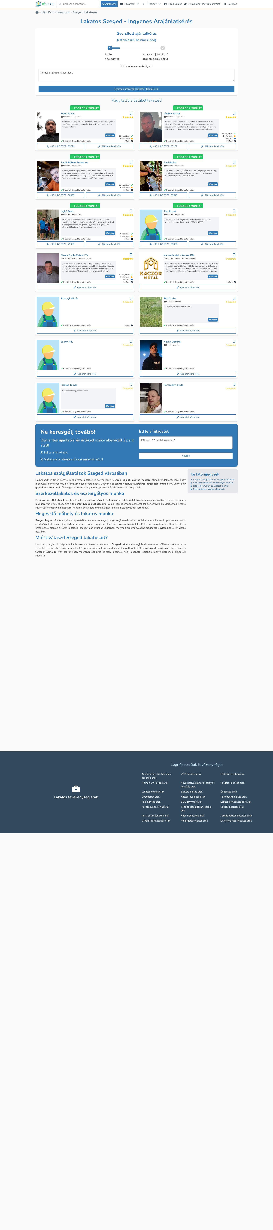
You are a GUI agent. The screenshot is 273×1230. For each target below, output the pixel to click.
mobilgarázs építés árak (194, 820)
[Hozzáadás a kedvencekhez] (131, 113)
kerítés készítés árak (232, 807)
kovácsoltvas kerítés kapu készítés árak (156, 776)
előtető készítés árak (232, 774)
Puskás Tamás (69, 385)
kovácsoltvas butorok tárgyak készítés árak (197, 784)
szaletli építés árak (192, 791)
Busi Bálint (170, 162)
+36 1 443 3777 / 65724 (62, 146)
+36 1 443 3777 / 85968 (165, 244)
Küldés (186, 456)
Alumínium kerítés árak (155, 783)
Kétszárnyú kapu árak (193, 796)
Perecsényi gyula (173, 385)
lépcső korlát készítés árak (235, 802)
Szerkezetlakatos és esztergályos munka (213, 482)
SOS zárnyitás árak (191, 802)
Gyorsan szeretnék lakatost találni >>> (136, 89)
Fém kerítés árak (151, 802)
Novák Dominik (172, 341)
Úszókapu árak (228, 791)
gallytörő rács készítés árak (236, 820)
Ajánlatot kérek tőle (111, 146)
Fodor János (68, 113)
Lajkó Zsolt (67, 211)
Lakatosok (63, 12)
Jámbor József (172, 113)
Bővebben (110, 135)
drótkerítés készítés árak (156, 820)
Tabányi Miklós (69, 298)
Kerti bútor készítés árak (155, 815)
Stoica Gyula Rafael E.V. (75, 255)
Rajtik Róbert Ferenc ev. (74, 162)
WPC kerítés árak (191, 774)
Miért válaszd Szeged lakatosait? (209, 489)
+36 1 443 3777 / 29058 (62, 244)
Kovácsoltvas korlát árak (155, 807)
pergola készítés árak (232, 783)
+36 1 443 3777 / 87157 (165, 146)
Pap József (170, 211)
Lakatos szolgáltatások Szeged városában (213, 479)
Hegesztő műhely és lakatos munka (210, 485)
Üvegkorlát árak (151, 796)
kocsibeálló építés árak (233, 796)
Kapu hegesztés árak (192, 815)
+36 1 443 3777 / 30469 (62, 195)
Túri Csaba (170, 298)
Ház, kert (48, 12)
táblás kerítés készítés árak (236, 815)
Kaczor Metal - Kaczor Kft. (179, 255)
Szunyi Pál (67, 341)
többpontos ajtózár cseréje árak (196, 808)
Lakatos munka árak (153, 791)
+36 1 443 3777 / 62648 (165, 195)
